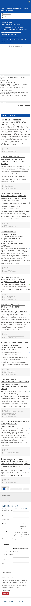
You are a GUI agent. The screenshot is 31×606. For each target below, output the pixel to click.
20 (16, 489)
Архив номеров (8, 17)
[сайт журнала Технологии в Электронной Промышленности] (25, 495)
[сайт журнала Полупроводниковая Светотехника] (16, 498)
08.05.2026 (6, 333)
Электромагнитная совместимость (11, 32)
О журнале (26, 8)
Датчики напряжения (17, 411)
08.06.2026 (6, 295)
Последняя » (26, 489)
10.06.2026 (6, 267)
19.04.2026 (6, 479)
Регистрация (9, 10)
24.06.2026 (6, 223)
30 (18, 489)
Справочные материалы (8, 41)
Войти (3, 10)
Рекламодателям (17, 8)
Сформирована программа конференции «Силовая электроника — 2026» (14, 93)
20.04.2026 (6, 449)
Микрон (10, 270)
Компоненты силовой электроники (12, 24)
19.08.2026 (6, 148)
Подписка (6, 15)
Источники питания (17, 27)
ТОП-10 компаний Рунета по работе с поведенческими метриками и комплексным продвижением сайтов (13, 89)
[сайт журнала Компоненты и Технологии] (5, 498)
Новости (5, 75)
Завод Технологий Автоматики (16, 336)
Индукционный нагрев (20, 29)
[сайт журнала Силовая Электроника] (15, 495)
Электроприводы (6, 27)
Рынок (5, 225)
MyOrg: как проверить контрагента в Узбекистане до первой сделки (13, 78)
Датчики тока (7, 411)
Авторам (4, 8)
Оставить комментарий (10, 151)
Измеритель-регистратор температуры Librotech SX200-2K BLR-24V (13, 84)
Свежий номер (7, 13)
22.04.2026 (6, 410)
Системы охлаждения (8, 29)
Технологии (23, 39)
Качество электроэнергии (9, 39)
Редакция (9, 8)
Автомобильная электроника (10, 37)
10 (13, 489)
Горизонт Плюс (12, 414)
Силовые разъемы (7, 22)
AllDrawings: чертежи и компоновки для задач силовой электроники (14, 81)
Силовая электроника (13, 452)
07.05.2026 (6, 369)
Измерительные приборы (9, 34)
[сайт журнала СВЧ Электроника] (26, 498)
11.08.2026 (6, 185)
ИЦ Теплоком (11, 297)
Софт (18, 39)
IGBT (24, 268)
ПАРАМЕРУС (11, 372)
